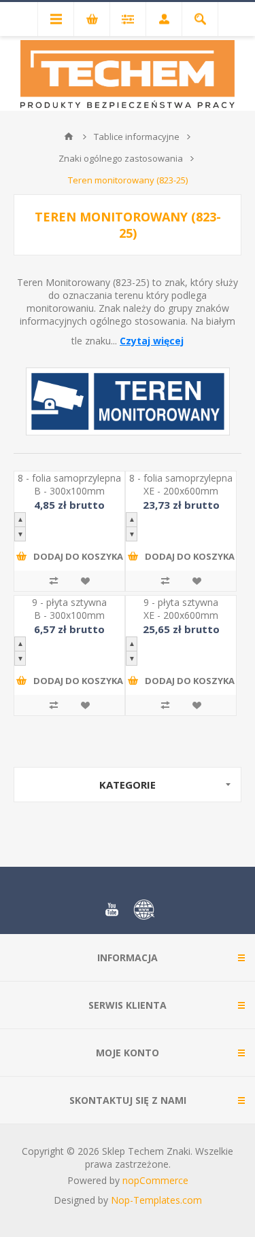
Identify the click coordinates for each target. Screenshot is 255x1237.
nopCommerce (155, 1180)
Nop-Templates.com (156, 1200)
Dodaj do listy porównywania (54, 581)
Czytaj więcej (152, 340)
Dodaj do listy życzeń (85, 581)
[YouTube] (111, 909)
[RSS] (144, 909)
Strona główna (68, 136)
